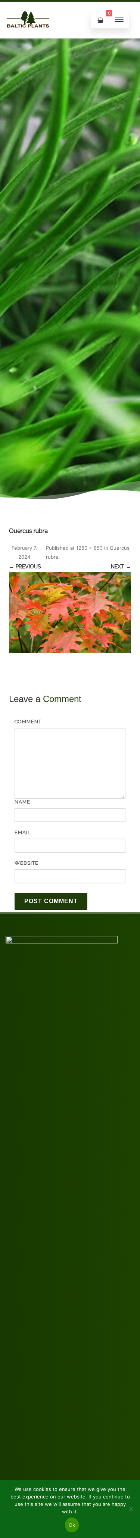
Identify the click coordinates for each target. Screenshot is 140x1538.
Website (26, 863)
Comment (28, 721)
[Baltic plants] (28, 35)
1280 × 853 (89, 548)
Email (23, 832)
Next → (121, 567)
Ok (72, 1525)
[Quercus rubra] (70, 612)
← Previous (25, 567)
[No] (130, 1509)
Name (22, 801)
